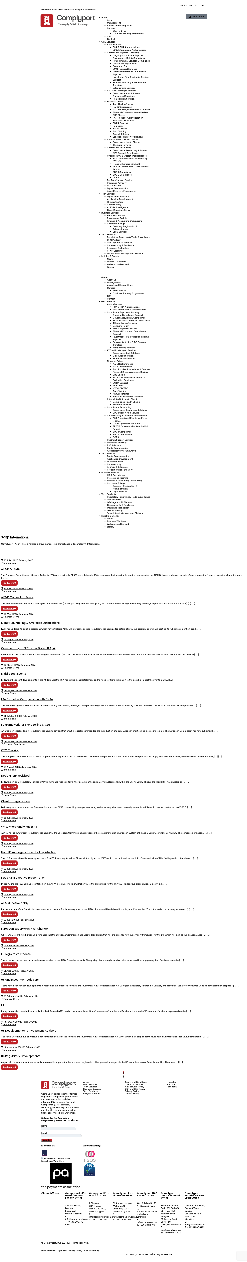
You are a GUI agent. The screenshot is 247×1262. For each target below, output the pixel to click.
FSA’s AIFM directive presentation (23, 878)
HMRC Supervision (122, 107)
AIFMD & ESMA (10, 569)
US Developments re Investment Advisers (28, 1031)
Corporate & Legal (116, 223)
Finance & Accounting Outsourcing (124, 221)
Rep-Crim (118, 126)
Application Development (120, 199)
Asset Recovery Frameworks (121, 191)
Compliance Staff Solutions (126, 93)
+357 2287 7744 (99, 1219)
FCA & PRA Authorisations (126, 47)
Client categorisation (15, 801)
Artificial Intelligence (117, 207)
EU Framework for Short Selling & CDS (25, 725)
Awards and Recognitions (120, 25)
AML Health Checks (123, 104)
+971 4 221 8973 (147, 1225)
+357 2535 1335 (123, 1219)
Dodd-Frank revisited (15, 776)
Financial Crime (115, 101)
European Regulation (14, 744)
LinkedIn (171, 1082)
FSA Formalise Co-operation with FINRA (27, 699)
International (9, 563)
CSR (109, 36)
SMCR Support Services (125, 69)
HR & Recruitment (116, 215)
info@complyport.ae (147, 1222)
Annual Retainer (121, 134)
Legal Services (120, 231)
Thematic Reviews (122, 145)
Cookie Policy (132, 1093)
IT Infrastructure (115, 202)
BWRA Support (120, 123)
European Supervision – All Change (24, 929)
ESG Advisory (114, 185)
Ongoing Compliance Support (128, 55)
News (110, 259)
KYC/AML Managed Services (121, 90)
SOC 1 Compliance (122, 172)
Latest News (9, 693)
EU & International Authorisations (129, 50)
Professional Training (117, 218)
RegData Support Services (120, 180)
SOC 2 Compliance (122, 174)
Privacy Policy (132, 1091)
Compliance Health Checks (126, 142)
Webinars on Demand (118, 264)
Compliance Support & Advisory (123, 52)
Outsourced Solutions (124, 96)
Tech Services (108, 193)
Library (110, 267)
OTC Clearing (10, 750)
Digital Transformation (118, 196)
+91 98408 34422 (172, 1232)
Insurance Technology (118, 248)
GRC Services (108, 41)
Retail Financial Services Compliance (131, 60)
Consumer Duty (121, 66)
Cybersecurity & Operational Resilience (127, 155)
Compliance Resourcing (119, 147)
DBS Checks (119, 115)
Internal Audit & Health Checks (122, 139)
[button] (123, 272)
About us (111, 20)
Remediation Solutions (124, 98)
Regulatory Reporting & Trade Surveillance (128, 237)
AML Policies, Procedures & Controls (131, 109)
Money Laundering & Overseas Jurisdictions (30, 623)
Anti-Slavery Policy (134, 1087)
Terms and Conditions (136, 1082)
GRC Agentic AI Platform (119, 242)
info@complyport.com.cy (101, 1216)
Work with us (119, 31)
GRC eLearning (114, 250)
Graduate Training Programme (128, 33)
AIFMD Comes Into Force (17, 597)
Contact (111, 39)
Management (114, 22)
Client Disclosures (134, 1084)
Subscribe (46, 1140)
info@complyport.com (76, 1219)
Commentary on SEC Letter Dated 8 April (28, 648)
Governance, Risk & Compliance (129, 58)
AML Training (119, 131)
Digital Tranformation (117, 188)
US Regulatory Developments (20, 1056)
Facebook (172, 1087)
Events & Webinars (116, 261)
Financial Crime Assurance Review (130, 112)
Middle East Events (13, 674)
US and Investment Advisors (20, 980)
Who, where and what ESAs (19, 827)
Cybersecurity (114, 204)
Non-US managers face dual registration (28, 852)
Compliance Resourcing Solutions (130, 150)
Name (44, 1125)
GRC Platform (114, 240)
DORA (116, 177)
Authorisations (114, 44)
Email (44, 1133)
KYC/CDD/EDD (120, 128)
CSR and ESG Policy (135, 1089)
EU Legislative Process (16, 954)
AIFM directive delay (14, 903)
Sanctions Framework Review (128, 136)
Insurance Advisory (117, 183)
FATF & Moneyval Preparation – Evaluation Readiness (129, 119)
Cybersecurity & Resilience (120, 245)
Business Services (110, 212)
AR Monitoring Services (125, 63)
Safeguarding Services (124, 88)
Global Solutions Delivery (120, 210)
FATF (4, 1005)
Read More (8, 583)
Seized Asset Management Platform (125, 253)
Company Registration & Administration (125, 227)
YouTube (171, 1084)
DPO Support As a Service (126, 153)
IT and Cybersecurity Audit (126, 164)
